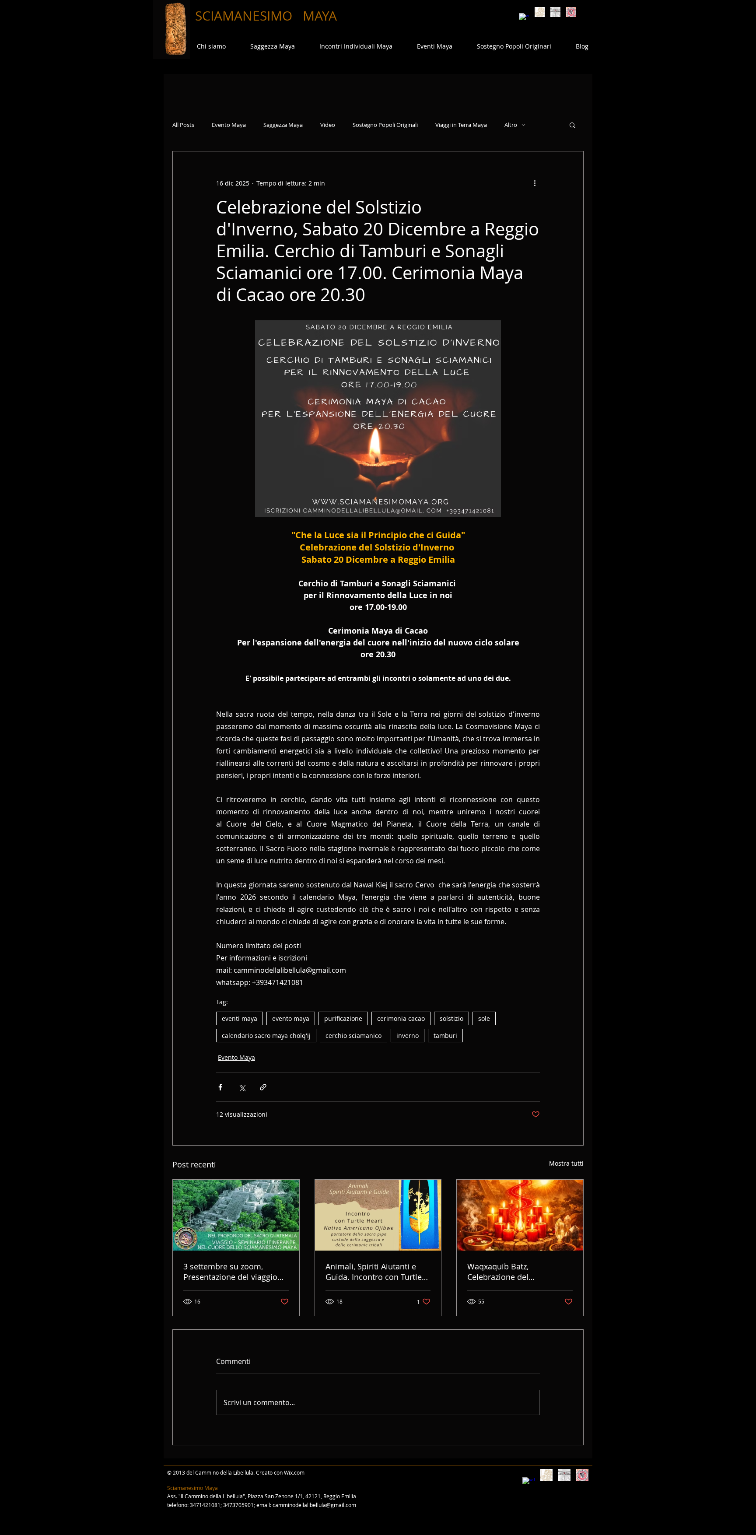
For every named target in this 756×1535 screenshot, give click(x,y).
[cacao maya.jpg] (540, 12)
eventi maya (239, 1018)
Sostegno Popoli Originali (385, 125)
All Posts (183, 125)
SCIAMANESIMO (245, 16)
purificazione (343, 1018)
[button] (572, 124)
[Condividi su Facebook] (220, 1087)
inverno (407, 1035)
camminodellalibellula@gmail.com (314, 1504)
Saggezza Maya (283, 125)
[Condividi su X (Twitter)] (242, 1087)
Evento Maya (229, 125)
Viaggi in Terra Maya (461, 125)
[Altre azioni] (534, 183)
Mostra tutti (566, 1163)
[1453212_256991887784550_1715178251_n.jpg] (571, 12)
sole (484, 1018)
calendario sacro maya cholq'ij (266, 1035)
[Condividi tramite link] (263, 1087)
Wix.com (294, 1472)
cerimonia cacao (401, 1018)
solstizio (451, 1018)
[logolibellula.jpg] (555, 12)
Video (327, 125)
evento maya (290, 1018)
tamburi (445, 1035)
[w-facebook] (524, 18)
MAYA (320, 16)
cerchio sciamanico (354, 1035)
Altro (510, 125)
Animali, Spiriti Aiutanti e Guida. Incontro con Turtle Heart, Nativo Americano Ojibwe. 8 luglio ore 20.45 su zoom (378, 1271)
